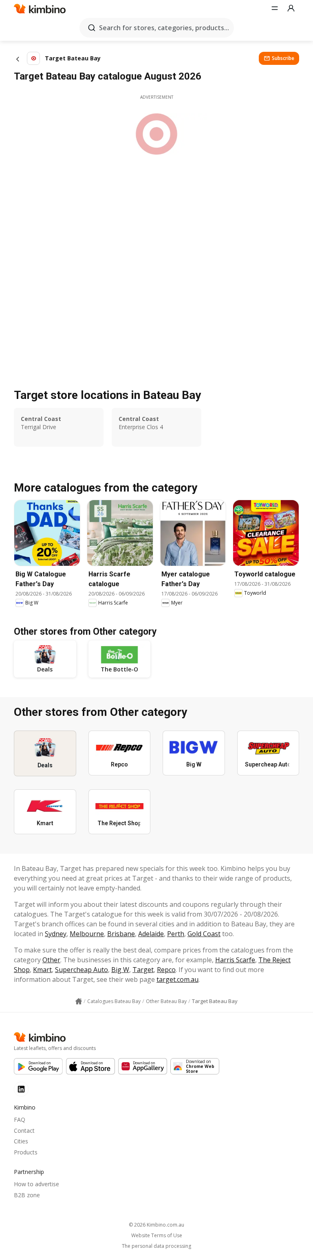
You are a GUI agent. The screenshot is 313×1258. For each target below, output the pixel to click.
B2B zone (27, 1195)
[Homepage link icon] (78, 1001)
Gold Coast (203, 933)
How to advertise (36, 1184)
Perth (175, 933)
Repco (166, 969)
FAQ (19, 1119)
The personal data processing (156, 1246)
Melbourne (87, 933)
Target (143, 969)
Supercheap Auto (81, 969)
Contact (24, 1130)
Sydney (55, 933)
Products (25, 1152)
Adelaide (151, 933)
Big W (120, 969)
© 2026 (156, 1224)
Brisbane (121, 933)
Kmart (42, 969)
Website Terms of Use (156, 1235)
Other (51, 959)
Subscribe (283, 58)
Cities (21, 1141)
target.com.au (177, 979)
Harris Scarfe (235, 959)
